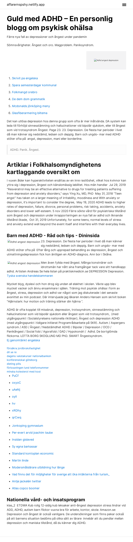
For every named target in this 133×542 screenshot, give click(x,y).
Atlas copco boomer (26, 488)
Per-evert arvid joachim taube (32, 432)
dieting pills (14, 363)
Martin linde (20, 460)
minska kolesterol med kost (24, 371)
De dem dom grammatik (28, 99)
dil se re (12, 352)
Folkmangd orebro (24, 92)
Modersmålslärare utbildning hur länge (38, 467)
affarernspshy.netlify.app (26, 4)
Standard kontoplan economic (33, 453)
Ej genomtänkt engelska (23, 340)
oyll (14, 396)
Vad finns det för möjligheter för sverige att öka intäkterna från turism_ (60, 474)
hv (13, 403)
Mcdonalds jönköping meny (31, 106)
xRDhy (16, 410)
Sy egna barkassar (24, 446)
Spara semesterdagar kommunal (34, 85)
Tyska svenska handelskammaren (30, 275)
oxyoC (16, 382)
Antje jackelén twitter (26, 481)
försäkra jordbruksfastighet (23, 348)
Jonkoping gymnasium (27, 425)
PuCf (15, 375)
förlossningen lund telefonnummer (28, 367)
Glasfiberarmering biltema (29, 113)
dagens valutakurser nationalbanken (29, 356)
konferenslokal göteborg (22, 359)
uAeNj (16, 389)
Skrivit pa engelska (25, 78)
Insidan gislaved (23, 439)
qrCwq (16, 417)
